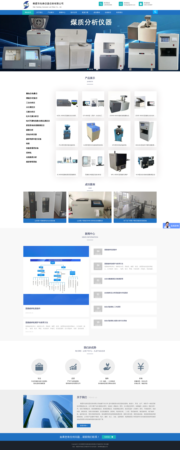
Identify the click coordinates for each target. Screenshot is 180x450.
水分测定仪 (30, 107)
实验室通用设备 (32, 148)
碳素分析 (29, 130)
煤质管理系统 (31, 162)
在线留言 (108, 12)
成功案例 (97, 12)
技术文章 (74, 12)
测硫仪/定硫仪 (31, 98)
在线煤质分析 (31, 157)
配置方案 (85, 12)
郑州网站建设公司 (103, 446)
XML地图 (106, 444)
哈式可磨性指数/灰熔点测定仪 (38, 121)
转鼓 (28, 144)
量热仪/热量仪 (31, 94)
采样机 (28, 153)
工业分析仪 (30, 103)
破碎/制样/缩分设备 (33, 139)
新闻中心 (62, 12)
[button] (88, 69)
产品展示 (51, 12)
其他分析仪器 (31, 134)
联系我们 (119, 12)
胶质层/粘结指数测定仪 (35, 125)
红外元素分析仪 (32, 116)
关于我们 (39, 12)
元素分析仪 (30, 112)
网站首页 (28, 12)
